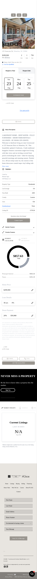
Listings (12, 483)
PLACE (5, 561)
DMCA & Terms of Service (21, 576)
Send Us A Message (18, 538)
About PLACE (29, 487)
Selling (23, 483)
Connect (18, 491)
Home (6, 483)
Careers (22, 487)
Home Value (7, 487)
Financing (29, 483)
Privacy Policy (8, 576)
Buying (18, 483)
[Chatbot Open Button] (32, 574)
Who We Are (15, 487)
